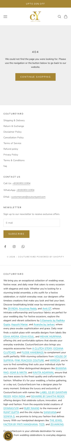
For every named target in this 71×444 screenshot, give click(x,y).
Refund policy (10, 149)
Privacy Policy (10, 154)
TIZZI (41, 424)
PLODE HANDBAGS (33, 352)
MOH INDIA (18, 396)
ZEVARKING (57, 424)
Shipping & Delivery (14, 120)
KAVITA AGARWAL (43, 372)
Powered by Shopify (50, 257)
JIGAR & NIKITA (18, 372)
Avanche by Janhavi (44, 324)
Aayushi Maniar (19, 324)
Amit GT (46, 308)
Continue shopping (35, 76)
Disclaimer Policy (12, 131)
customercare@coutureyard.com (28, 196)
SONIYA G (9, 416)
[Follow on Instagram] (14, 246)
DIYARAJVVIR (11, 408)
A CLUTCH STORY (42, 348)
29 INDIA (13, 308)
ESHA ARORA (11, 336)
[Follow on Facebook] (5, 246)
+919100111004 (21, 183)
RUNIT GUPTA (11, 412)
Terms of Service (12, 143)
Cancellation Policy (13, 137)
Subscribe (16, 233)
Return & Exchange (13, 126)
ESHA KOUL (27, 336)
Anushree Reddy (28, 308)
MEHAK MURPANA (50, 336)
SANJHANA (50, 412)
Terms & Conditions (14, 160)
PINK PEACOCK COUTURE (29, 360)
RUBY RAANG (31, 408)
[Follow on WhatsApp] (23, 246)
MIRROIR (55, 360)
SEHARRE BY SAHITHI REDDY (47, 396)
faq (5, 166)
